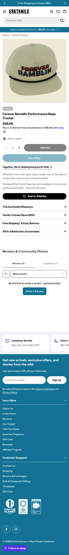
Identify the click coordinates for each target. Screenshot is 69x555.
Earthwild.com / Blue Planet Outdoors (32, 541)
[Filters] (6, 274)
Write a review (35, 291)
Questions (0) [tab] (50, 263)
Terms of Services (45, 388)
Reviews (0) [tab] (19, 263)
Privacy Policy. (10, 392)
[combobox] (34, 20)
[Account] (52, 12)
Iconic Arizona (20, 35)
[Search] (62, 20)
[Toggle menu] (4, 12)
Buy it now (35, 157)
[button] (4, 3)
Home (6, 35)
